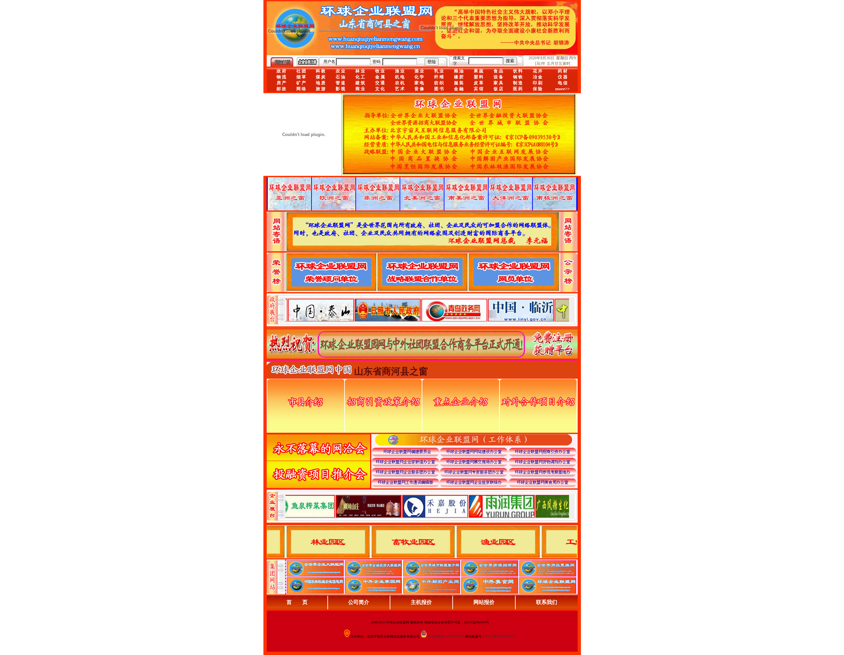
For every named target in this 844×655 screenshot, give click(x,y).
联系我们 (546, 602)
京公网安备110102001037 (446, 636)
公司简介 (358, 602)
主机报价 (421, 602)
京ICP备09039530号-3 (500, 636)
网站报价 (484, 602)
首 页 (297, 602)
